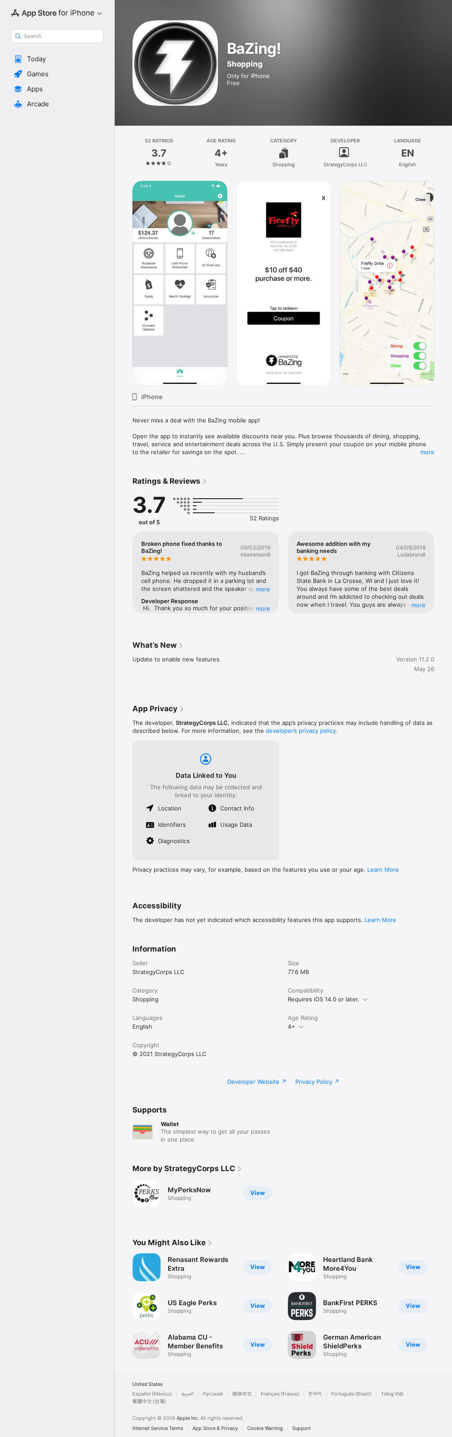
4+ (291, 1026)
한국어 (315, 1394)
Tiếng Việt (392, 1394)
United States (147, 1384)
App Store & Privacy (215, 1428)
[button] (57, 59)
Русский (213, 1394)
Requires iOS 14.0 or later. (323, 999)
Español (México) (152, 1394)
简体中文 (242, 1394)
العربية (187, 1394)
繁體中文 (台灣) (149, 1401)
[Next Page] (443, 153)
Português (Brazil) (351, 1394)
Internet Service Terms (157, 1428)
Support (301, 1428)
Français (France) (280, 1394)
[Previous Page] (123, 153)
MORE (263, 589)
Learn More (383, 869)
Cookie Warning (265, 1428)
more (427, 451)
